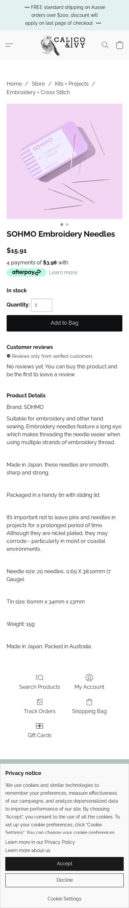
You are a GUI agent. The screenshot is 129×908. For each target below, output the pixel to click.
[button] (64, 45)
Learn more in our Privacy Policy (40, 842)
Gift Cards (40, 735)
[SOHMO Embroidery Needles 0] (64, 161)
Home (14, 84)
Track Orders (40, 711)
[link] (64, 896)
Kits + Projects (72, 84)
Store (38, 84)
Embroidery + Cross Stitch (38, 92)
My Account (89, 687)
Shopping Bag (89, 711)
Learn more (63, 272)
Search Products (39, 687)
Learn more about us (27, 850)
